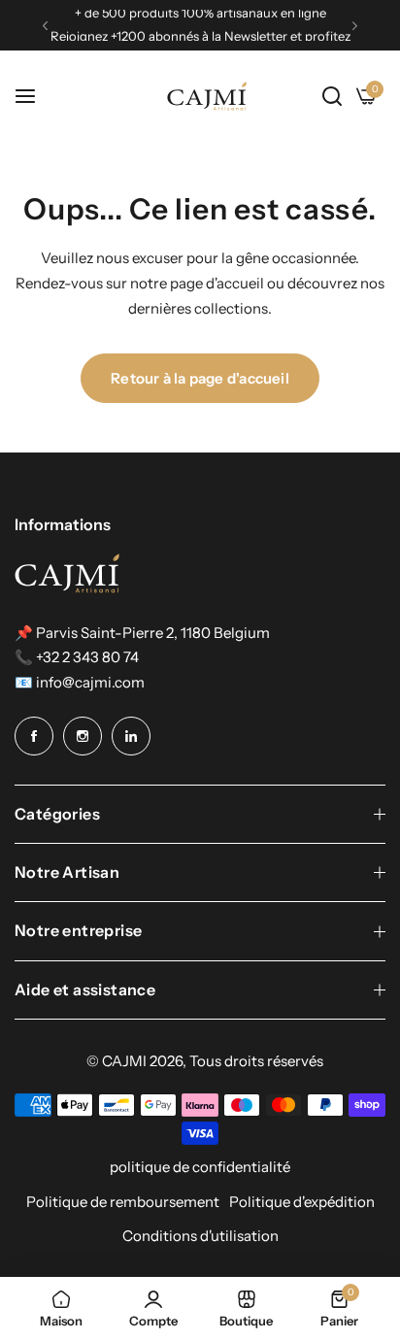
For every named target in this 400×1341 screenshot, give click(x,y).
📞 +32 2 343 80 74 (77, 657)
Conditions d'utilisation (200, 1235)
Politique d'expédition (302, 1201)
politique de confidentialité (200, 1166)
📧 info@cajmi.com (80, 682)
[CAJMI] (207, 97)
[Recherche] (332, 96)
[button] (45, 25)
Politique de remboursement (122, 1201)
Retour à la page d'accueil (200, 378)
